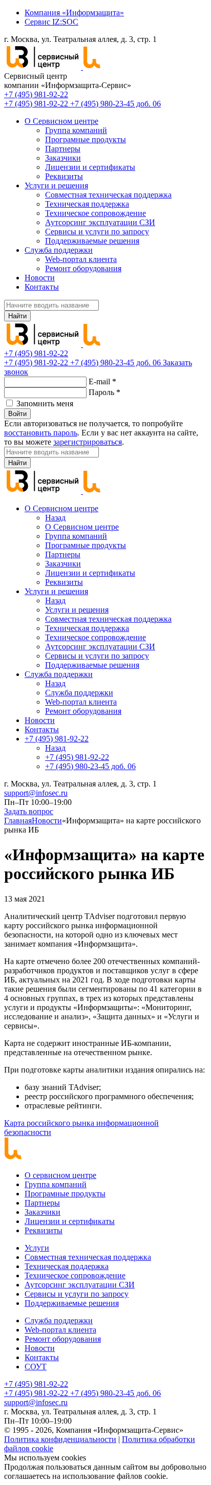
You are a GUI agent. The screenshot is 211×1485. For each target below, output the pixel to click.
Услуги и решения (56, 185)
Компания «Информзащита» (74, 12)
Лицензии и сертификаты (90, 167)
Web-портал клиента (81, 259)
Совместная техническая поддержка (108, 194)
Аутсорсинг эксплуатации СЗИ (100, 222)
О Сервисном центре (61, 121)
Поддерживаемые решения (92, 240)
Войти (17, 414)
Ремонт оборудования (83, 268)
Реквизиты (64, 176)
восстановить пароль (40, 432)
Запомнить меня (44, 403)
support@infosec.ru (36, 793)
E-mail (102, 381)
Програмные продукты (85, 139)
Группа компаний (76, 130)
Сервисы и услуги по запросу (97, 231)
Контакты (42, 286)
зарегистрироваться (87, 442)
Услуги (37, 1247)
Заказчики (63, 158)
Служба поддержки (59, 250)
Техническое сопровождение (95, 213)
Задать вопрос (28, 811)
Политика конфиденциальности (60, 1439)
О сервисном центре (60, 1175)
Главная (18, 820)
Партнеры (62, 148)
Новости (40, 277)
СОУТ (36, 1366)
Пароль (104, 392)
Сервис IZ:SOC (51, 21)
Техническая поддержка (87, 204)
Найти (17, 316)
